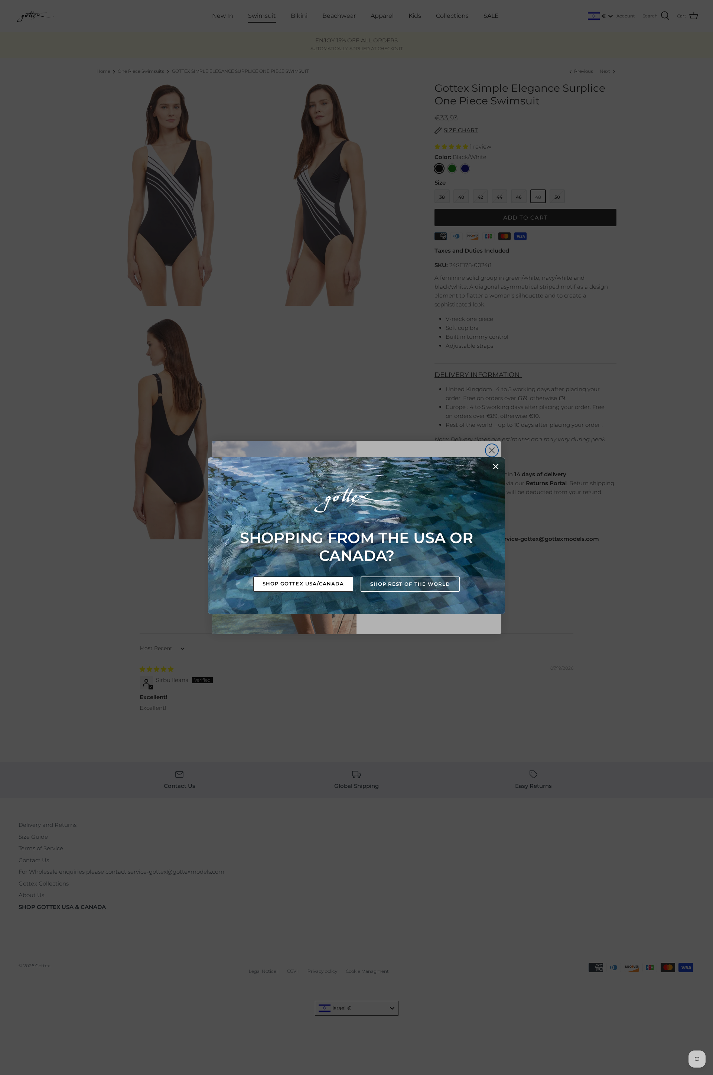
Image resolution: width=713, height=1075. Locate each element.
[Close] (496, 466)
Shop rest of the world (410, 584)
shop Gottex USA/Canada (303, 584)
